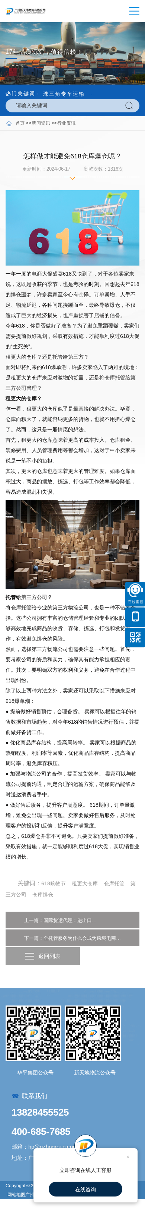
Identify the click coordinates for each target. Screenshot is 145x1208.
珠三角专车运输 (64, 94)
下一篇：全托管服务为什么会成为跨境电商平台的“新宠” (72, 938)
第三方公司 (34, 597)
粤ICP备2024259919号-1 (32, 1203)
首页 (20, 123)
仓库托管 (114, 378)
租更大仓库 (85, 883)
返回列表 (49, 956)
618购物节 (53, 883)
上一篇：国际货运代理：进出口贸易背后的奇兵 (61, 920)
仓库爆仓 (42, 895)
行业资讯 (66, 123)
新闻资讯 (41, 123)
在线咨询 (85, 1189)
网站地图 (16, 1194)
